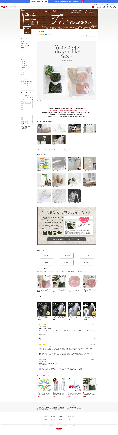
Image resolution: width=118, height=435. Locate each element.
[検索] (93, 7)
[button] (114, 4)
